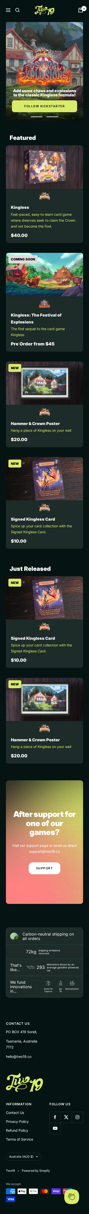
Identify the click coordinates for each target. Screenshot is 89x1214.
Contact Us (15, 1112)
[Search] (17, 10)
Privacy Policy (17, 1121)
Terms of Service (19, 1139)
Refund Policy (17, 1130)
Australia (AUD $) (21, 1156)
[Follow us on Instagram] (77, 1117)
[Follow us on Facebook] (55, 1117)
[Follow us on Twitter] (66, 1117)
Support (44, 868)
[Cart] (80, 10)
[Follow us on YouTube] (55, 1128)
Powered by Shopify (36, 1170)
